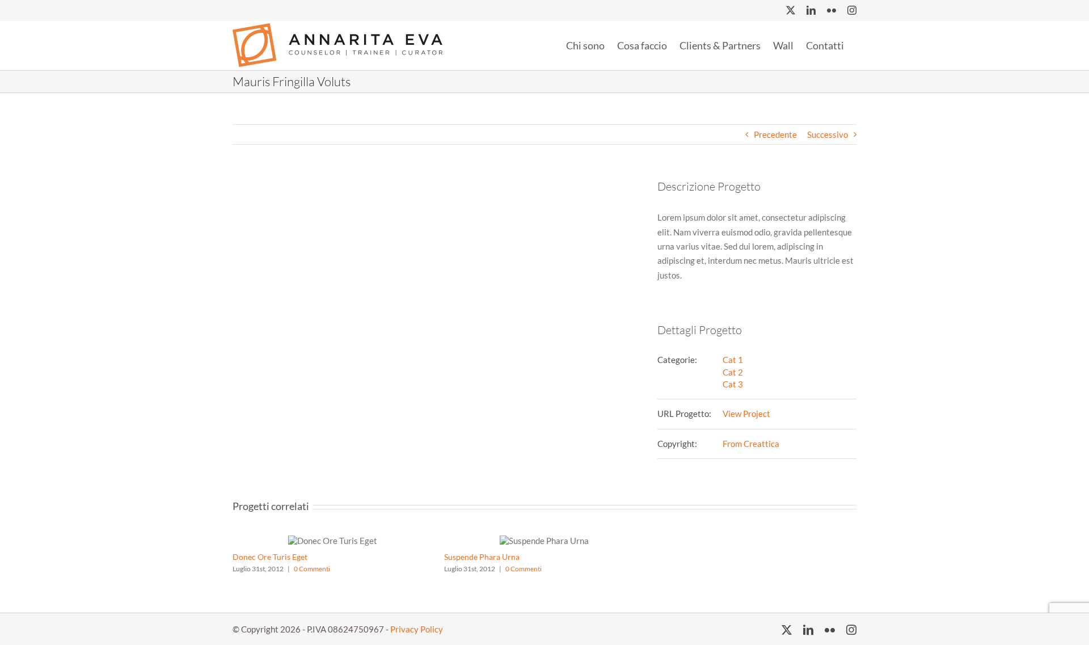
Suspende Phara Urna (482, 557)
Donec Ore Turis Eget (270, 557)
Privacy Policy (416, 629)
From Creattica (751, 444)
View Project (746, 413)
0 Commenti (312, 568)
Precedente (775, 134)
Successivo (827, 134)
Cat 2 (733, 372)
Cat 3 (733, 384)
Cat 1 (733, 360)
